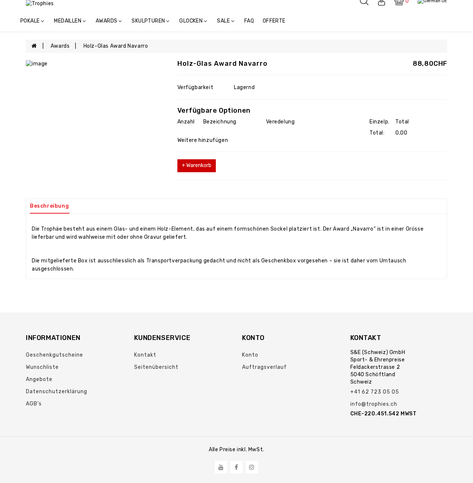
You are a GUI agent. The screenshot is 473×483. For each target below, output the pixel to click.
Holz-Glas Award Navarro (116, 46)
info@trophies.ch (373, 404)
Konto (250, 355)
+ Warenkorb (196, 165)
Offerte (274, 21)
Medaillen (67, 21)
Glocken (191, 21)
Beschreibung (49, 206)
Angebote (39, 379)
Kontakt (145, 355)
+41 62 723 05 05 (374, 392)
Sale (223, 21)
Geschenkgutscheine (54, 355)
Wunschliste (42, 367)
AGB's (34, 404)
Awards (106, 21)
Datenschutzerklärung (56, 391)
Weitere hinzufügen (202, 140)
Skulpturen (148, 21)
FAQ (249, 21)
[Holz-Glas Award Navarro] (96, 64)
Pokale (30, 21)
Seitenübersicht (156, 367)
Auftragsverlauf (264, 367)
